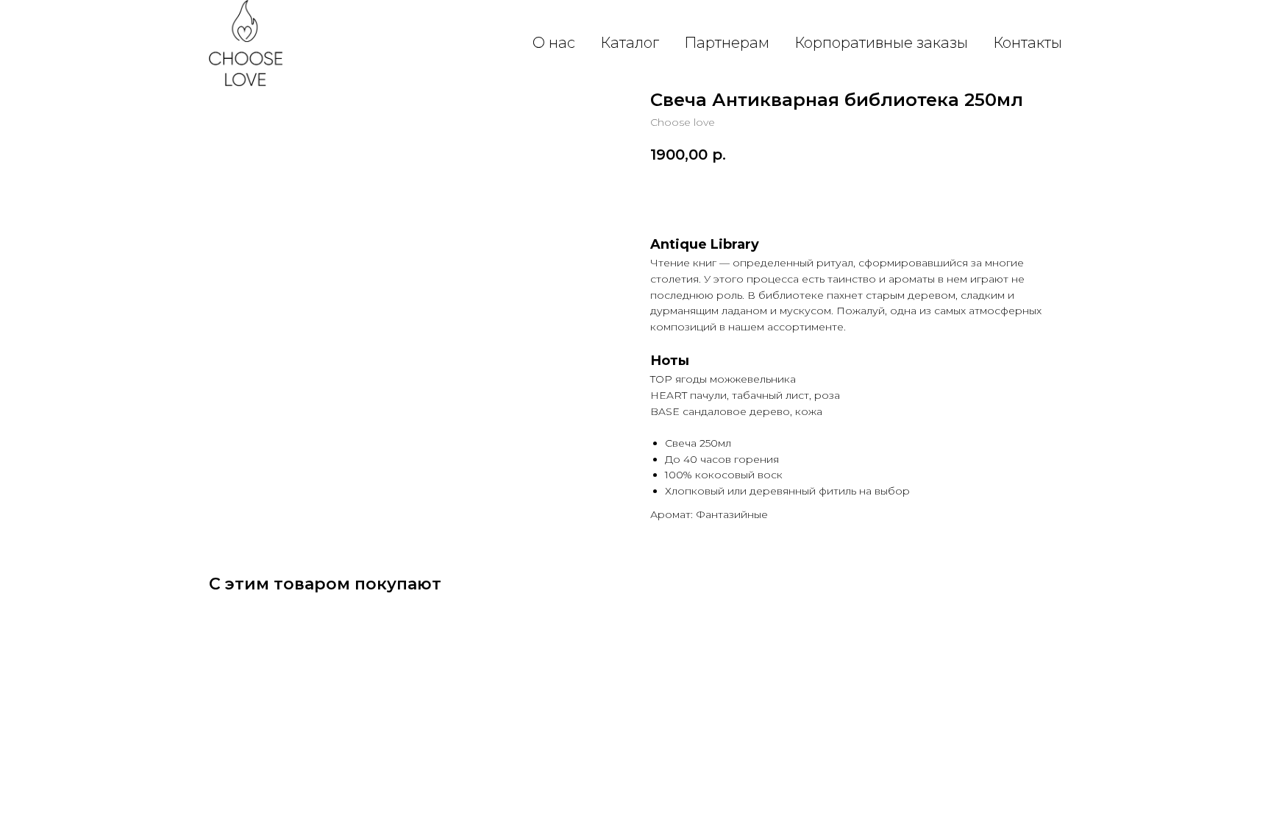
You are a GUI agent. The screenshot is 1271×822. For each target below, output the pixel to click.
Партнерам (726, 43)
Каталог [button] (629, 43)
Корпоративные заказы (881, 43)
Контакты (1027, 43)
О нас (554, 43)
